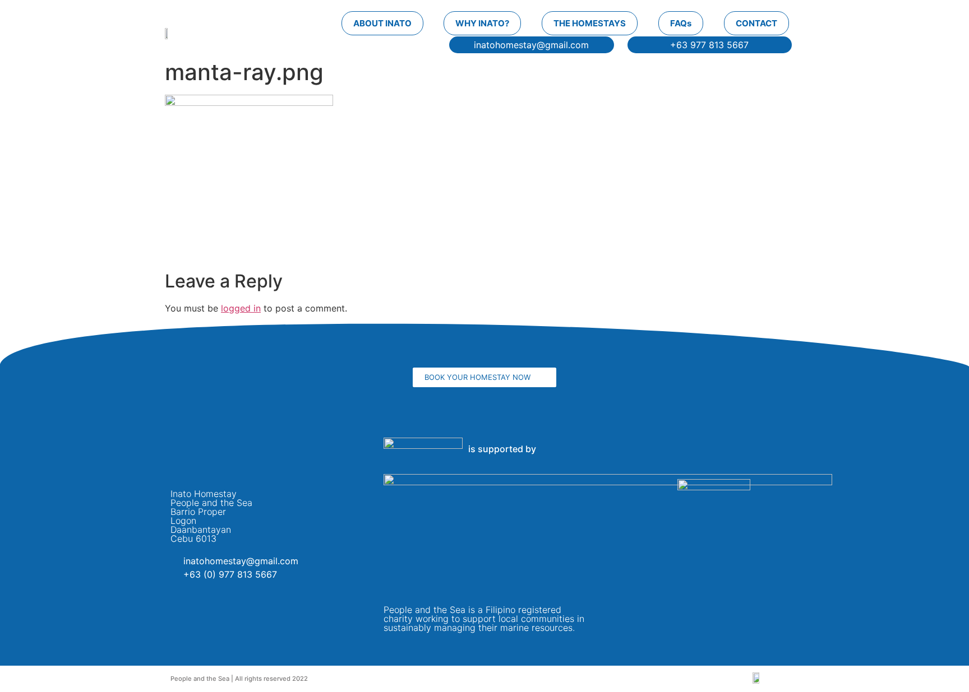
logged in (241, 308)
